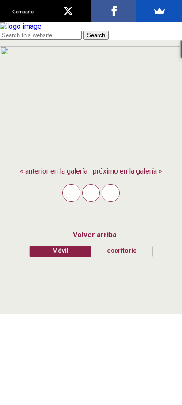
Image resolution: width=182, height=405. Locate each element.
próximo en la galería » (127, 171)
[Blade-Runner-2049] (91, 53)
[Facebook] (113, 11)
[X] (68, 11)
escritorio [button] (122, 251)
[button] (71, 193)
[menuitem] (53, 171)
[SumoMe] (159, 11)
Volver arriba (95, 235)
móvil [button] (60, 251)
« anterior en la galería (53, 171)
